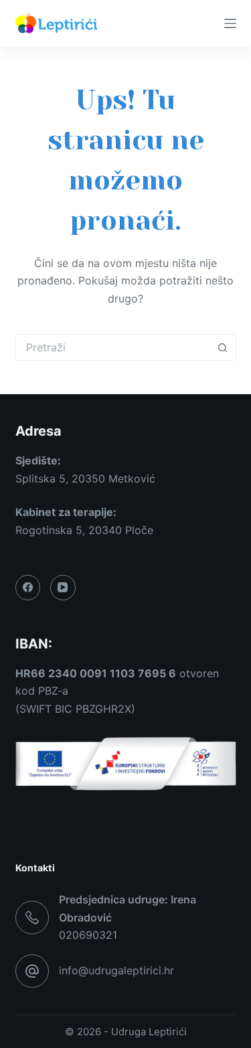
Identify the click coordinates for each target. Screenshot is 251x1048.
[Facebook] (28, 587)
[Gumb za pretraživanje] (223, 347)
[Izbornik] (230, 23)
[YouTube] (63, 587)
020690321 (88, 935)
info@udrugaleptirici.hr (116, 970)
